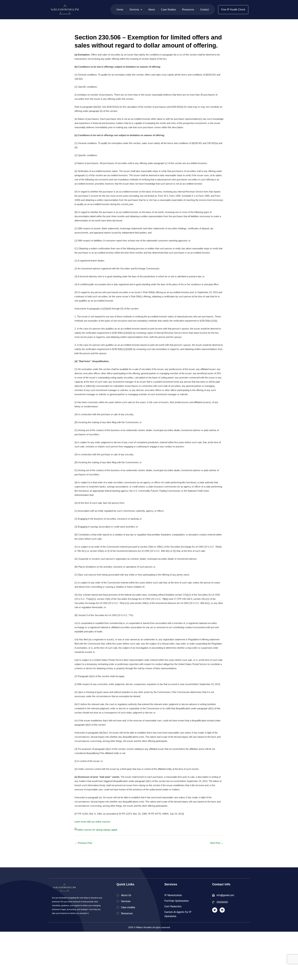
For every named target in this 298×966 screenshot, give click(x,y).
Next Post (216, 843)
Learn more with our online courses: (92, 821)
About (151, 9)
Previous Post (83, 843)
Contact (204, 9)
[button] (135, 9)
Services (134, 9)
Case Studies (168, 9)
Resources (188, 9)
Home (120, 9)
